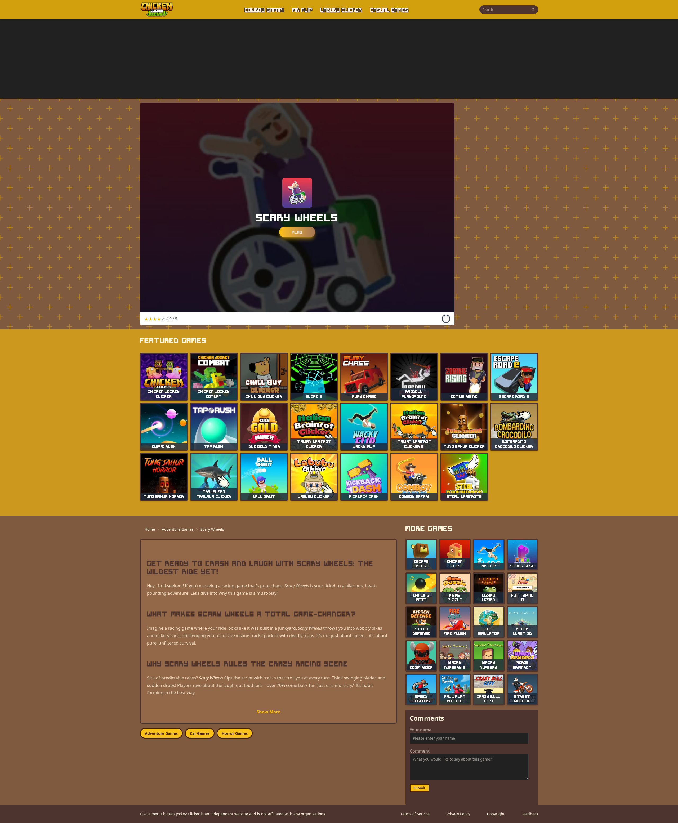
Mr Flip (302, 9)
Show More (268, 712)
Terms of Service (415, 813)
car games (199, 733)
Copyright (496, 813)
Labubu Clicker (341, 9)
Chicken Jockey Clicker (180, 813)
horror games (235, 733)
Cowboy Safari (264, 9)
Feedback (529, 813)
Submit (419, 788)
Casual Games (389, 9)
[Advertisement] (339, 59)
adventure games (161, 733)
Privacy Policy (458, 813)
